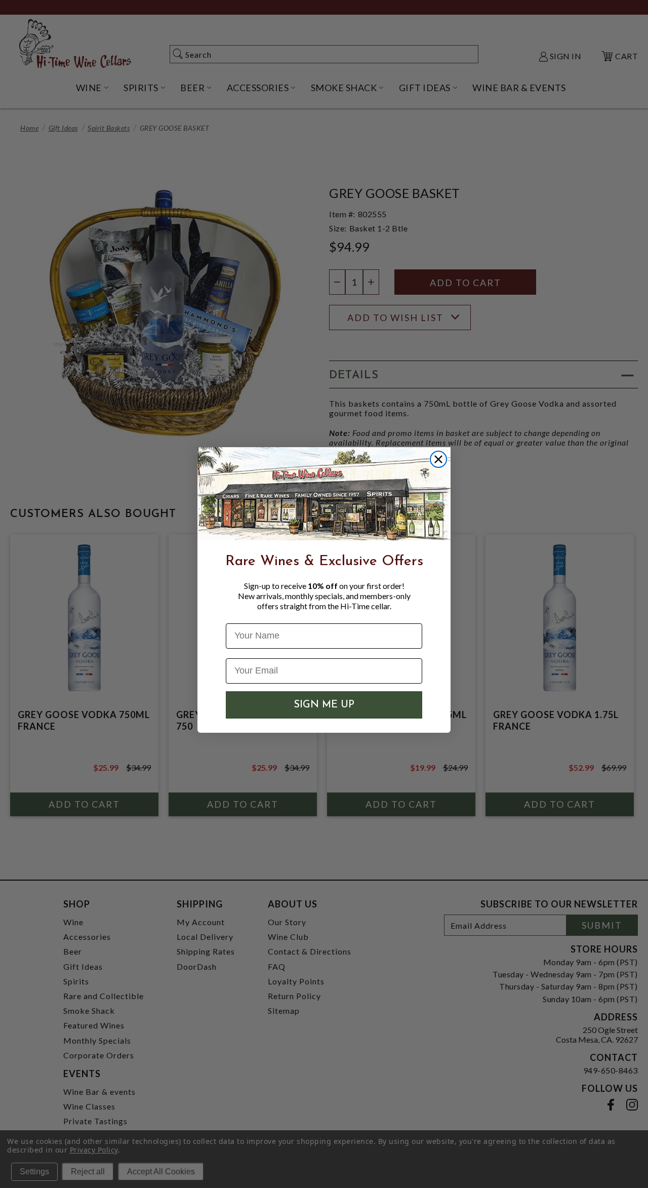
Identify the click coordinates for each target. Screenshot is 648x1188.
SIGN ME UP (324, 705)
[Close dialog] (438, 459)
